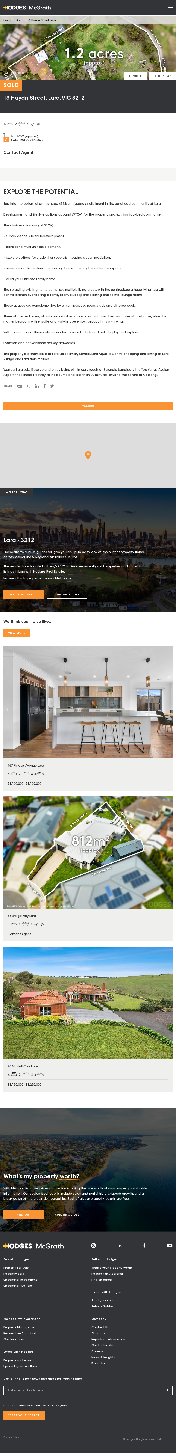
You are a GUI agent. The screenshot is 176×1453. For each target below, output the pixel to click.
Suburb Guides (67, 594)
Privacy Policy (11, 1437)
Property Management (20, 1327)
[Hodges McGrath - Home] (27, 8)
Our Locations (14, 1339)
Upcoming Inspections (20, 1279)
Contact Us (100, 1327)
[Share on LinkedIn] (37, 387)
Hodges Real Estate (48, 571)
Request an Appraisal (107, 1273)
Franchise (98, 1363)
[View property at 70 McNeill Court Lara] (88, 1019)
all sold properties (29, 578)
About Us (98, 1333)
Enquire (88, 406)
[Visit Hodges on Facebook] (144, 1246)
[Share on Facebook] (45, 387)
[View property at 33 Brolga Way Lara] (88, 868)
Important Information (108, 1339)
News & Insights (103, 1357)
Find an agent (101, 1279)
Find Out (23, 1214)
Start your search (104, 1300)
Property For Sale (16, 1267)
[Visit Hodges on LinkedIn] (120, 1246)
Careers (97, 1351)
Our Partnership (103, 1345)
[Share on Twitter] (52, 387)
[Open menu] (170, 8)
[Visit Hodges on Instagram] (93, 1247)
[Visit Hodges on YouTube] (170, 1246)
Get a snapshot (23, 594)
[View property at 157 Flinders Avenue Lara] (88, 718)
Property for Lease (17, 1360)
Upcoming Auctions (18, 1285)
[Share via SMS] (28, 387)
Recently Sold (13, 1273)
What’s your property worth (111, 1267)
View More (16, 633)
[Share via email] (19, 387)
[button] (88, 455)
